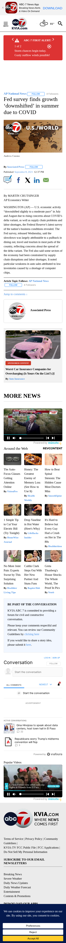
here (28, 644)
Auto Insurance (16, 378)
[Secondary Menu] (8, 23)
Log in (47, 658)
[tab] (14, 685)
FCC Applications (48, 847)
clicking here (31, 634)
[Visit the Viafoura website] (54, 754)
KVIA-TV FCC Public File (20, 847)
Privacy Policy (33, 838)
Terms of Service (13, 838)
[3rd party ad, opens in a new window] (33, 357)
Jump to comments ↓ (15, 294)
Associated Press (15, 166)
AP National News (39, 281)
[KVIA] (23, 23)
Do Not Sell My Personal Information (25, 851)
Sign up (56, 658)
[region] (33, 707)
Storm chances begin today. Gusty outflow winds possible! (32, 53)
